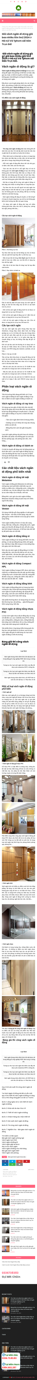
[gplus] (26, 1)
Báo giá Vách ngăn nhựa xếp (17, 26)
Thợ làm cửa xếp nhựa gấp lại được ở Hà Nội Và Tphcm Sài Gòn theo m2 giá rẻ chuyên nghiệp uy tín (22, 1201)
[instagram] (18, 1)
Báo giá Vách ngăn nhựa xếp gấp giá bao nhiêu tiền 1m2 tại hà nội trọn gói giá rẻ (23, 1248)
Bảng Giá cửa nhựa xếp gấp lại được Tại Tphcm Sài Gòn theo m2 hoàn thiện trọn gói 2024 (23, 1192)
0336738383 (10, 1273)
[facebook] (11, 1)
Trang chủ (5, 26)
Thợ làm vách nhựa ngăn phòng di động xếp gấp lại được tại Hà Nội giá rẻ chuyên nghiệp (22, 1239)
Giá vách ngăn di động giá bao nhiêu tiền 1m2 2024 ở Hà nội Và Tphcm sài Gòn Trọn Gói (22, 1211)
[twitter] (14, 1)
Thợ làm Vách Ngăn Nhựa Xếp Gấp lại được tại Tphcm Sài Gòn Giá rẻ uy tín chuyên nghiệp (22, 1220)
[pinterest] (22, 1)
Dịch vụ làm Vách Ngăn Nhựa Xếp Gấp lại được (16, 1265)
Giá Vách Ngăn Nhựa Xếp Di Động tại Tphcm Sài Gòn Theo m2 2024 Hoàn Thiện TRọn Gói (22, 1229)
